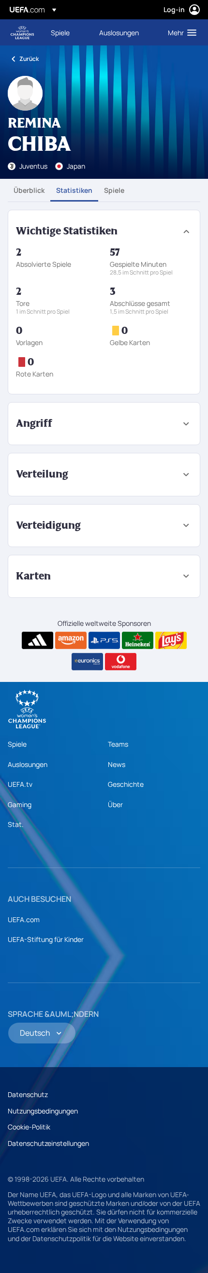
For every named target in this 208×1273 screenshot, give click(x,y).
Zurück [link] (29, 59)
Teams (118, 744)
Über (115, 804)
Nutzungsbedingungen (43, 1110)
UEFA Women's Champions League (22, 32)
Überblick (29, 190)
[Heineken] (137, 640)
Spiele (114, 190)
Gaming (19, 804)
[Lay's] (171, 640)
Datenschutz (28, 1094)
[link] (60, 32)
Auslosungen (27, 764)
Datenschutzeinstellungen (48, 1143)
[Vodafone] (120, 661)
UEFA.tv (20, 784)
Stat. (16, 824)
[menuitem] (67, 32)
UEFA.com (24, 919)
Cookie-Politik (29, 1126)
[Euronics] (87, 661)
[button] (180, 32)
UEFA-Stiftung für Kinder (46, 939)
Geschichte (126, 784)
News (116, 764)
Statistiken (74, 190)
